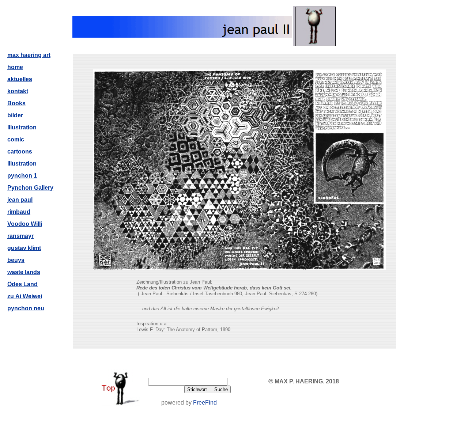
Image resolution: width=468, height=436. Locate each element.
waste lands (23, 272)
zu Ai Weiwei (24, 296)
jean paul (20, 200)
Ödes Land (22, 284)
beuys (15, 260)
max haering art (28, 55)
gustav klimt (24, 248)
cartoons (19, 151)
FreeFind (205, 402)
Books (16, 103)
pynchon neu (25, 308)
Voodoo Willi (24, 224)
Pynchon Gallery (30, 188)
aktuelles (19, 79)
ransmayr (20, 236)
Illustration (22, 127)
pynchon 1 (22, 175)
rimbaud (18, 212)
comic (15, 139)
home (15, 67)
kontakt (17, 91)
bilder (15, 115)
